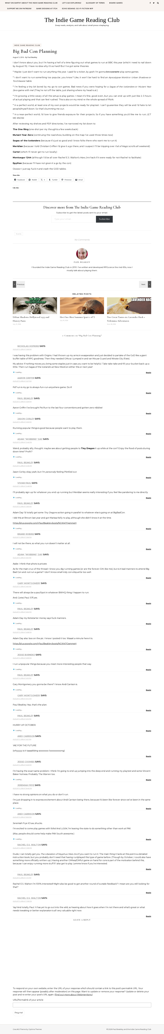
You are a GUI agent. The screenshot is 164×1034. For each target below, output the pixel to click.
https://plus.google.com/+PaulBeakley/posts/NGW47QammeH (44, 523)
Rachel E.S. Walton (29, 845)
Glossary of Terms (95, 3)
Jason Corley (25, 419)
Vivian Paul (24, 483)
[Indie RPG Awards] (18, 284)
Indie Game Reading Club (27, 45)
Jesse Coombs (26, 762)
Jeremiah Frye (25, 785)
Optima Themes (35, 1029)
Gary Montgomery (28, 583)
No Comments (82, 240)
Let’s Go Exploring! (71, 3)
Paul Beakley (32, 57)
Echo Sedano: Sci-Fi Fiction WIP (77, 8)
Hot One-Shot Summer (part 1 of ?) (77, 317)
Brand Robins (25, 534)
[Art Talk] (145, 284)
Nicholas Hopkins (28, 346)
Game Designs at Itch (46, 8)
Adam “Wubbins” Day (30, 439)
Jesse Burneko (26, 655)
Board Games (116, 3)
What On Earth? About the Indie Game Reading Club (31, 3)
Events (18, 234)
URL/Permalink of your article (28, 1000)
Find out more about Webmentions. (73, 994)
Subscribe (104, 219)
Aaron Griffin (25, 378)
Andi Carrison (26, 736)
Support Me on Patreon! (19, 8)
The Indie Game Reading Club (82, 19)
